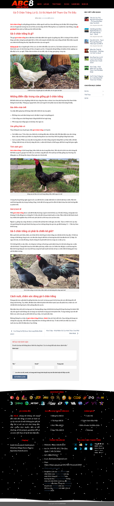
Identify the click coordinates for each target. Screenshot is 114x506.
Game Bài (76, 4)
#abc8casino (23, 451)
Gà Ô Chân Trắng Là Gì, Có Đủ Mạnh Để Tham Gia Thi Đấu (96, 78)
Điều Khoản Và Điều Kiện (90, 425)
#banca (30, 448)
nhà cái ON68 (61, 471)
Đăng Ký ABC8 (58, 416)
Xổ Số (66, 4)
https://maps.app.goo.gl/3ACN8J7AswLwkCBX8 (62, 465)
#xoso (25, 448)
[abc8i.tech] (22, 4)
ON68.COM (59, 474)
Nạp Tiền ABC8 (58, 430)
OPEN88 (68, 483)
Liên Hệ (90, 416)
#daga (20, 448)
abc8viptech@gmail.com (58, 459)
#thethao (13, 448)
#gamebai (14, 451)
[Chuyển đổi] (103, 91)
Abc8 (15, 416)
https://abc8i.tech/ (58, 445)
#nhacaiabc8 (19, 445)
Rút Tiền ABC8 (58, 425)
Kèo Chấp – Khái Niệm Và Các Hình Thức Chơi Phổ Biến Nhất (96, 69)
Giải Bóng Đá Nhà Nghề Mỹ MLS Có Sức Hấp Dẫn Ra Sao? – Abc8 (95, 31)
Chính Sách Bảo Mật (90, 420)
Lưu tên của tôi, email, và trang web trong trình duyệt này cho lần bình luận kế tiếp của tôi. (42, 372)
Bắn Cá (85, 4)
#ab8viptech (29, 445)
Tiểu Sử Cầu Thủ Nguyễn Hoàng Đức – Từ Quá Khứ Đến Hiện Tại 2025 (96, 20)
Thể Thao (56, 4)
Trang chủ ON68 (60, 479)
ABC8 (39, 4)
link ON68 (61, 476)
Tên (13, 364)
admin (52, 18)
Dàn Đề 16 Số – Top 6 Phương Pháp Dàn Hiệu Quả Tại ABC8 (97, 42)
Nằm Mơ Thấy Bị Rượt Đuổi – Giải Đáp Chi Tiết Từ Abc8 (97, 51)
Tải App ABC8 (57, 420)
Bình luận (15, 348)
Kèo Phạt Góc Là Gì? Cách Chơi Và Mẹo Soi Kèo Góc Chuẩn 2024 (96, 59)
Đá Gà (46, 4)
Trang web (60, 364)
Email (37, 364)
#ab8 (12, 445)
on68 (46, 468)
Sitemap (90, 430)
